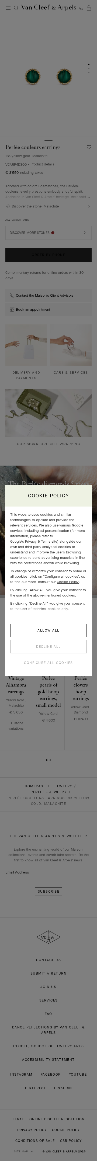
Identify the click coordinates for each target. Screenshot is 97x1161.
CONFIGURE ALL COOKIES (48, 662)
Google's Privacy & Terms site (33, 541)
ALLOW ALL (48, 630)
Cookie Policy (68, 582)
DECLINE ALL (48, 646)
